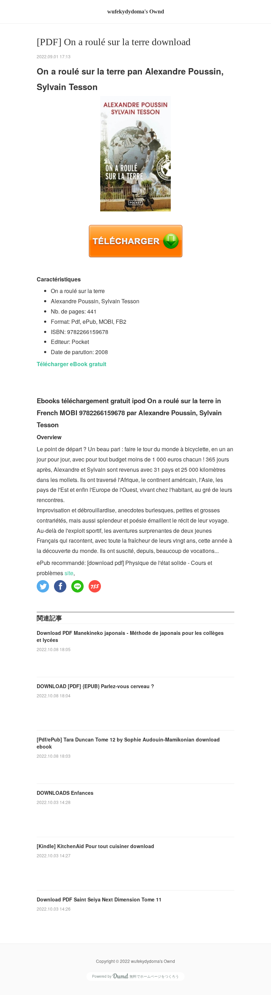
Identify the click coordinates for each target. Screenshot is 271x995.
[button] (43, 586)
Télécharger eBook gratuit (71, 364)
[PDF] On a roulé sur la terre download (114, 41)
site (69, 573)
